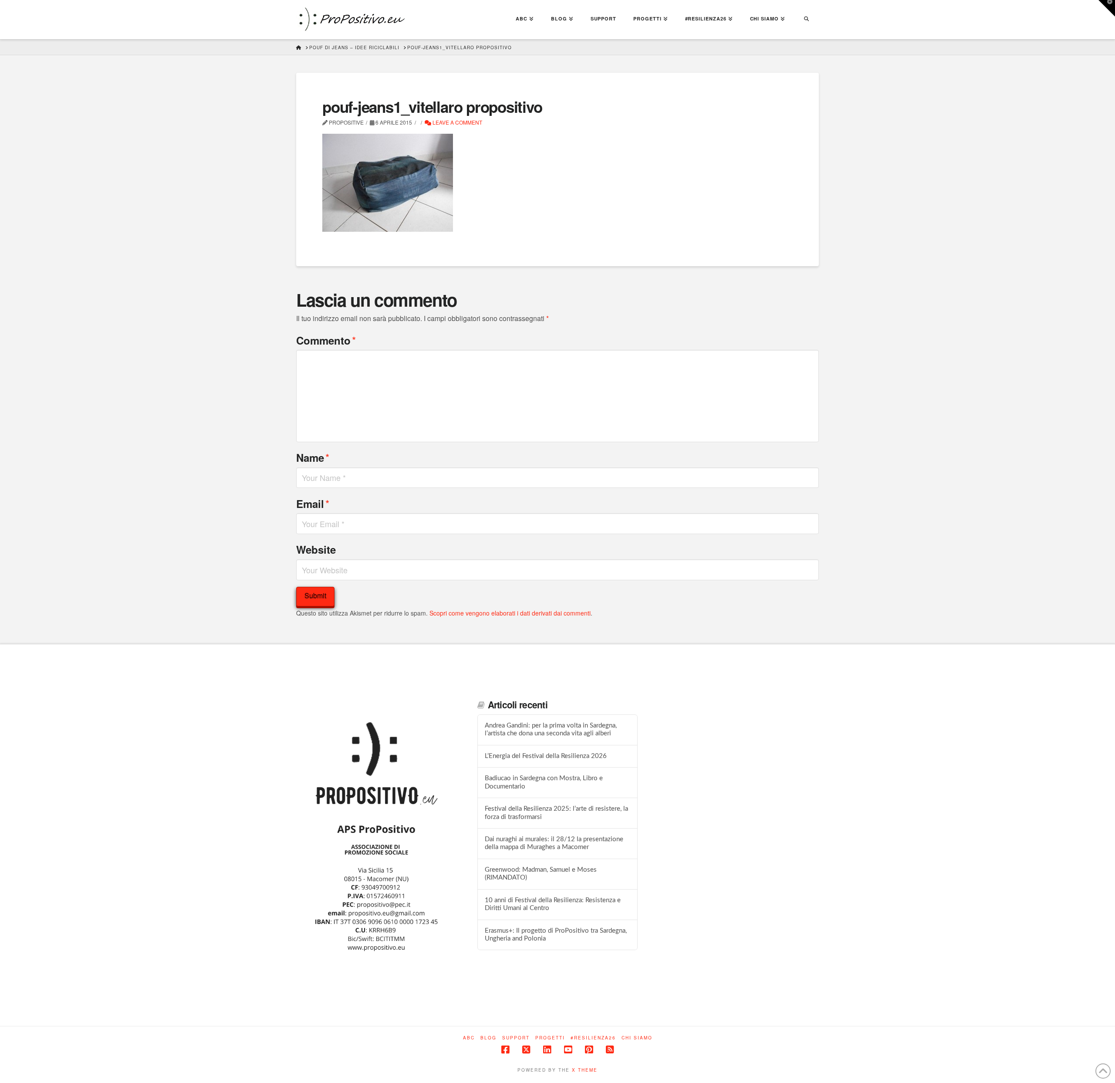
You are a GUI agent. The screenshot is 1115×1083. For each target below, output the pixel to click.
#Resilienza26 (593, 1038)
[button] (1106, 8)
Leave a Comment (456, 122)
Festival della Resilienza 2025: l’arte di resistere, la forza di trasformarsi (556, 812)
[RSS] (610, 1049)
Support (516, 1038)
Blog (488, 1038)
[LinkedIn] (547, 1049)
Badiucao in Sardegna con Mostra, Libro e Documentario (544, 782)
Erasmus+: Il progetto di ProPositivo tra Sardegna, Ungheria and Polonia (556, 934)
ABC (469, 1038)
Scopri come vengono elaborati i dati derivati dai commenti (510, 613)
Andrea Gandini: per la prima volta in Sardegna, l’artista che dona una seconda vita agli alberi (551, 729)
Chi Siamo (637, 1038)
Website (316, 549)
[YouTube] (568, 1049)
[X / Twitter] (526, 1049)
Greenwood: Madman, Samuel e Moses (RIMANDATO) (541, 873)
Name (312, 457)
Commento (326, 340)
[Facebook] (505, 1049)
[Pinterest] (589, 1049)
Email (312, 503)
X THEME (585, 1070)
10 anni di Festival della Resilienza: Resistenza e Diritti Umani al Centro (553, 904)
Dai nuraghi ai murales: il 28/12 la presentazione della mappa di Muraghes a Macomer (554, 843)
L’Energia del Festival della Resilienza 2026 (546, 756)
